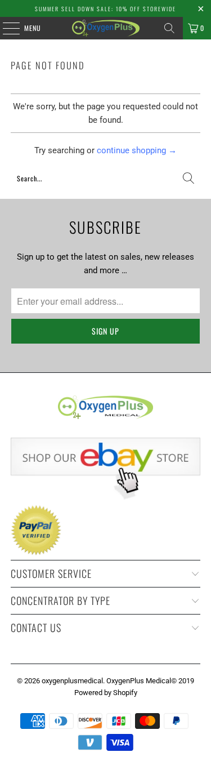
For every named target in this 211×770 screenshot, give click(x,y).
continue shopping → (137, 150)
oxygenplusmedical (72, 680)
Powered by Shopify (105, 692)
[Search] (169, 28)
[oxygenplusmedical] (106, 28)
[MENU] (5, 28)
